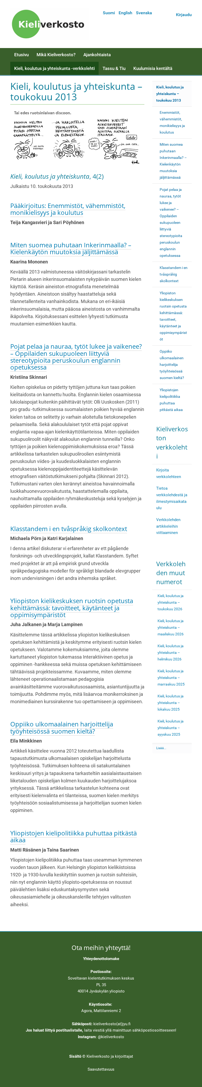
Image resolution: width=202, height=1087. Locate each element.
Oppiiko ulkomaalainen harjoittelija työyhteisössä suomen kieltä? (61, 727)
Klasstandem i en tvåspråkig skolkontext (68, 528)
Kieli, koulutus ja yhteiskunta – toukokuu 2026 (171, 602)
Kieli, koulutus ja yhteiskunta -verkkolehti (54, 68)
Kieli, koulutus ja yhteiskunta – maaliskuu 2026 (171, 627)
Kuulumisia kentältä (152, 68)
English (125, 12)
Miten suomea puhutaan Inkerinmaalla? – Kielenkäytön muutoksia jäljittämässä (70, 248)
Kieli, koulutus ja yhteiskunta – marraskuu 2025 (171, 677)
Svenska (144, 12)
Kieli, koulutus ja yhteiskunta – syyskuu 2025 (171, 727)
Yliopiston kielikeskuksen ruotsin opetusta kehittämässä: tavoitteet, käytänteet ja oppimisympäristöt (71, 607)
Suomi (109, 12)
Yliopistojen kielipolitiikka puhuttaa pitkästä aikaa (73, 836)
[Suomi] (49, 24)
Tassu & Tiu (114, 68)
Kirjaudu (184, 14)
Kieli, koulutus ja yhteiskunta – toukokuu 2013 (170, 93)
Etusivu (21, 54)
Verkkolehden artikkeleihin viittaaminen (168, 526)
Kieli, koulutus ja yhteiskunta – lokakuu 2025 (171, 702)
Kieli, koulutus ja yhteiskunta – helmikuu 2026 (171, 652)
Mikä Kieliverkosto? (56, 54)
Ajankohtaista (97, 54)
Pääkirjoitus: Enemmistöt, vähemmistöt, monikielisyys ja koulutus (67, 209)
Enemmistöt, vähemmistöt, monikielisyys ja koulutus (172, 122)
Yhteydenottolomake (101, 958)
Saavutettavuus (101, 1069)
